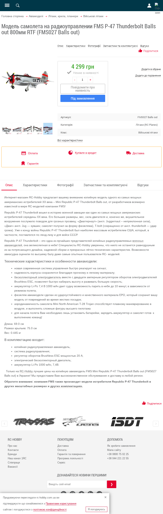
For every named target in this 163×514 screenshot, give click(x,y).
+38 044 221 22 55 (118, 458)
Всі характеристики (70, 140)
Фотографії (94, 46)
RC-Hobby (26, 371)
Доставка (63, 445)
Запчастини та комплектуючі (120, 46)
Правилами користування (61, 503)
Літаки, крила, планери (63, 16)
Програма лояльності (70, 458)
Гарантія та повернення (71, 454)
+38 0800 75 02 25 (118, 454)
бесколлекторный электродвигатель (37, 277)
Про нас (12, 445)
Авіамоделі (36, 16)
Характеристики (75, 46)
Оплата (61, 449)
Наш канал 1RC (17, 458)
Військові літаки (93, 16)
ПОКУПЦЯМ (65, 439)
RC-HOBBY (15, 439)
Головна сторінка (12, 16)
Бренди (12, 454)
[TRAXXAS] (34, 421)
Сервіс (61, 462)
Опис (60, 46)
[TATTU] (81, 421)
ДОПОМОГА (115, 439)
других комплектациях (66, 386)
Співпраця (14, 462)
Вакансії (13, 466)
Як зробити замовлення (121, 445)
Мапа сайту (114, 449)
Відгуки (144, 46)
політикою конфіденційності (50, 509)
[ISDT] (127, 421)
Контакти (13, 449)
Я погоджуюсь (96, 509)
